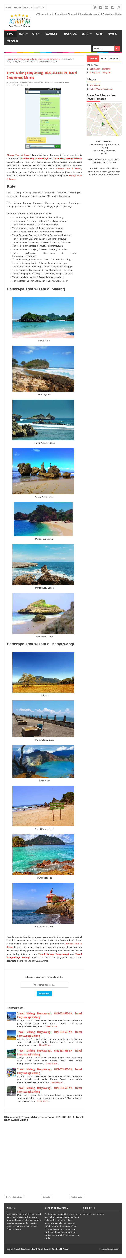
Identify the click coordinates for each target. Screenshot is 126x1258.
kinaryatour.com (113, 1249)
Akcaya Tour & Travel (18, 155)
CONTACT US (12, 41)
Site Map (17, 7)
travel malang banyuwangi (17, 85)
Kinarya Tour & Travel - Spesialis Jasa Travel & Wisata (46, 1249)
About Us (28, 7)
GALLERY (99, 33)
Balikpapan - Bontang (100, 69)
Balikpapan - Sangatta (100, 72)
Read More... (52, 1026)
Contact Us (40, 7)
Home (8, 7)
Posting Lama (76, 1197)
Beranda (46, 1197)
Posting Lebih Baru (14, 1197)
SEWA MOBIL (51, 33)
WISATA (35, 33)
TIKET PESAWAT (71, 33)
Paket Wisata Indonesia (101, 89)
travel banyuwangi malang (58, 82)
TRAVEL (22, 33)
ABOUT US (112, 33)
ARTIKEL (85, 33)
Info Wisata (95, 85)
